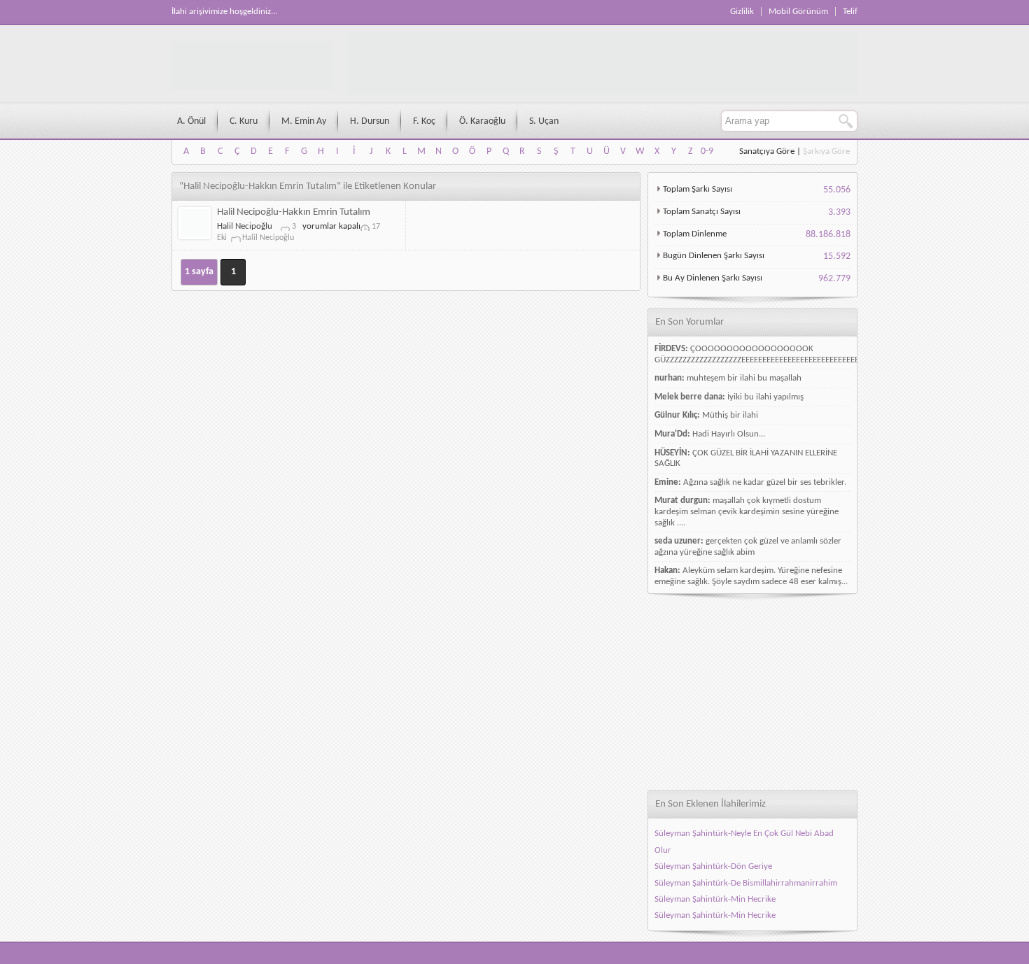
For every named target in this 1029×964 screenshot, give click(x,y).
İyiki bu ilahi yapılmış (765, 397)
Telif (850, 11)
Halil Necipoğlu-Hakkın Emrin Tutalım (293, 212)
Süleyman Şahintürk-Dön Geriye (713, 866)
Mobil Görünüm (798, 11)
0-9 (707, 151)
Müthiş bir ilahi (730, 415)
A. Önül (191, 121)
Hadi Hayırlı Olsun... (728, 434)
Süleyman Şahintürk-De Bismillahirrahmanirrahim (745, 883)
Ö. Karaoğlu (482, 121)
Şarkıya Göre (826, 151)
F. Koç (424, 121)
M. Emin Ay (303, 121)
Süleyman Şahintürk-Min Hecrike (715, 899)
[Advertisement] (753, 691)
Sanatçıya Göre (766, 151)
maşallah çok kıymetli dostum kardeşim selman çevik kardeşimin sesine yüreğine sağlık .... (746, 511)
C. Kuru (244, 121)
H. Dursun (369, 121)
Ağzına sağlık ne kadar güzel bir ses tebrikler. (764, 482)
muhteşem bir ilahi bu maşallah (744, 378)
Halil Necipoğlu (244, 226)
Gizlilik (742, 11)
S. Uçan (544, 121)
